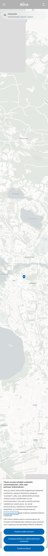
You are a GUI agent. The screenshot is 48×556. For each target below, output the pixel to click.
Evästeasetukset (24, 548)
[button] (43, 4)
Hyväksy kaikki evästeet (24, 531)
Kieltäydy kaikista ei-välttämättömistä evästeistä (24, 540)
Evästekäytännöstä (11, 513)
